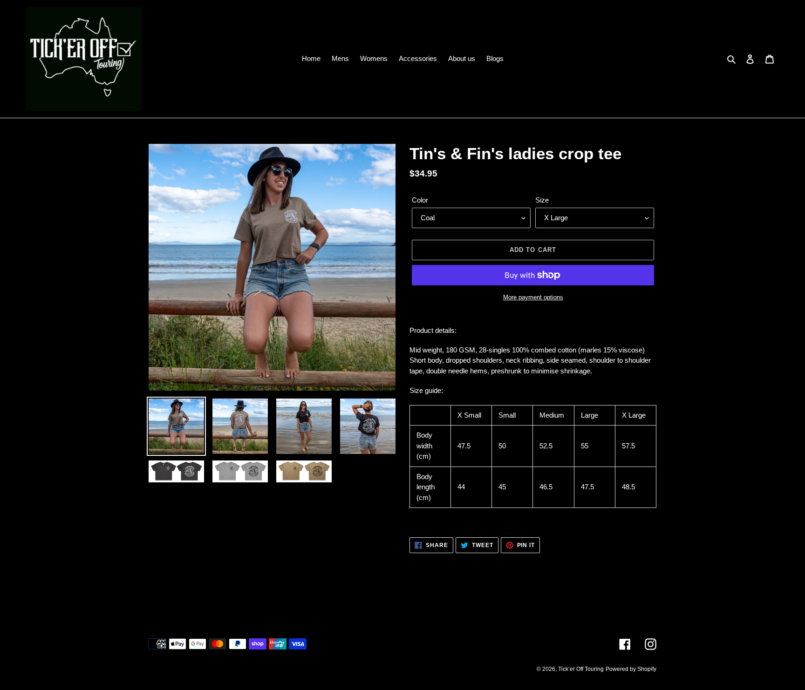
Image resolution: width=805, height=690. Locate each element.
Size (542, 200)
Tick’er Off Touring (581, 669)
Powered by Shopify (631, 669)
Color (420, 200)
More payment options (533, 297)
